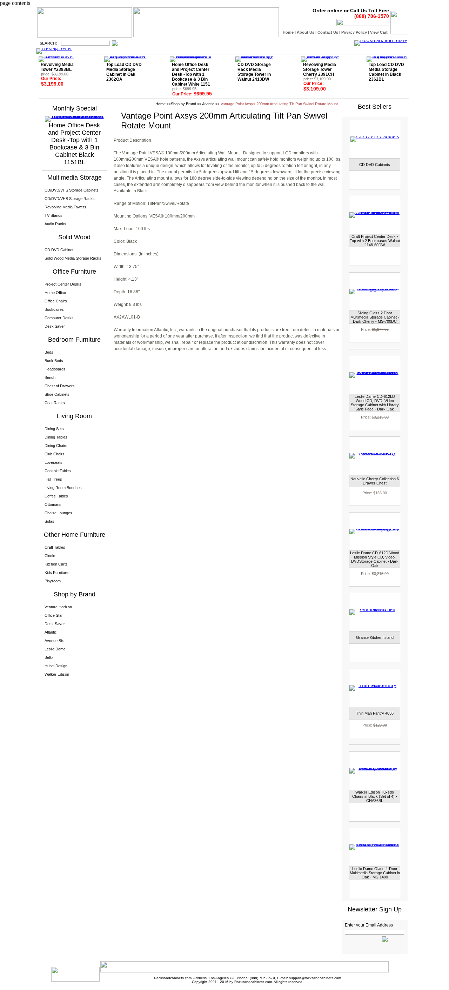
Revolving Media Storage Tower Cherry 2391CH (319, 69)
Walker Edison (57, 674)
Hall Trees (53, 479)
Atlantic (51, 632)
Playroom (53, 581)
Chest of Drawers (60, 386)
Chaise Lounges (58, 513)
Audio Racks (55, 224)
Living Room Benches (63, 488)
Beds (49, 352)
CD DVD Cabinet (59, 250)
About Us (305, 32)
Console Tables (58, 471)
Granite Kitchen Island (375, 637)
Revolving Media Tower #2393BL (57, 67)
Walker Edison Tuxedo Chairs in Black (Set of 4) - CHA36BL (374, 796)
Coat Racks (55, 403)
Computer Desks (59, 318)
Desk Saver (55, 326)
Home (288, 32)
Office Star (54, 615)
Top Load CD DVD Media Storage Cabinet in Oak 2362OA (124, 72)
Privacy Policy (354, 32)
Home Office (55, 292)
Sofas (49, 521)
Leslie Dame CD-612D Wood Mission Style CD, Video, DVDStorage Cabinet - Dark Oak (374, 559)
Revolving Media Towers (65, 207)
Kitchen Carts (56, 564)
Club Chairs (55, 454)
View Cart (379, 32)
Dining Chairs (56, 445)
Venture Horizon (58, 607)
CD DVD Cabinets (374, 164)
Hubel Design (56, 666)
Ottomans (53, 504)
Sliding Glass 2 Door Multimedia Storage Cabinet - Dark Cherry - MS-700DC (374, 317)
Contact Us (327, 32)
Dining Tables (56, 437)
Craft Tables (55, 547)
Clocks (50, 556)
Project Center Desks (63, 284)
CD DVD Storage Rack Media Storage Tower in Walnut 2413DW (254, 72)
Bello (49, 657)
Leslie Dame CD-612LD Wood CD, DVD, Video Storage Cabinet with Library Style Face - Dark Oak (375, 402)
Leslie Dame (55, 649)
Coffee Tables (56, 496)
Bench (50, 377)
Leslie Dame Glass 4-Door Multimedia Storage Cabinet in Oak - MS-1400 (375, 873)
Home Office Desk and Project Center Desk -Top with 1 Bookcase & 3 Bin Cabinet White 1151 (191, 74)
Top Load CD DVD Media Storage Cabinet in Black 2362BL (386, 72)
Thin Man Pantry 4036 (375, 713)
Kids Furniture (56, 572)
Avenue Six (54, 640)
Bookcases (54, 309)
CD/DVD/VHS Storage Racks (70, 198)
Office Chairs (56, 301)
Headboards (55, 369)
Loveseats (53, 462)
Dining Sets (54, 429)
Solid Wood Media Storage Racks (73, 258)
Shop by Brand (183, 104)
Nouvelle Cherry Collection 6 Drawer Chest (374, 481)
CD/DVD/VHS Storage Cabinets (72, 190)
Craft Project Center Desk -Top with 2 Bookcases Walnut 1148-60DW (375, 240)
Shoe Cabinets (57, 394)
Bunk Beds (54, 361)
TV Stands (53, 215)
